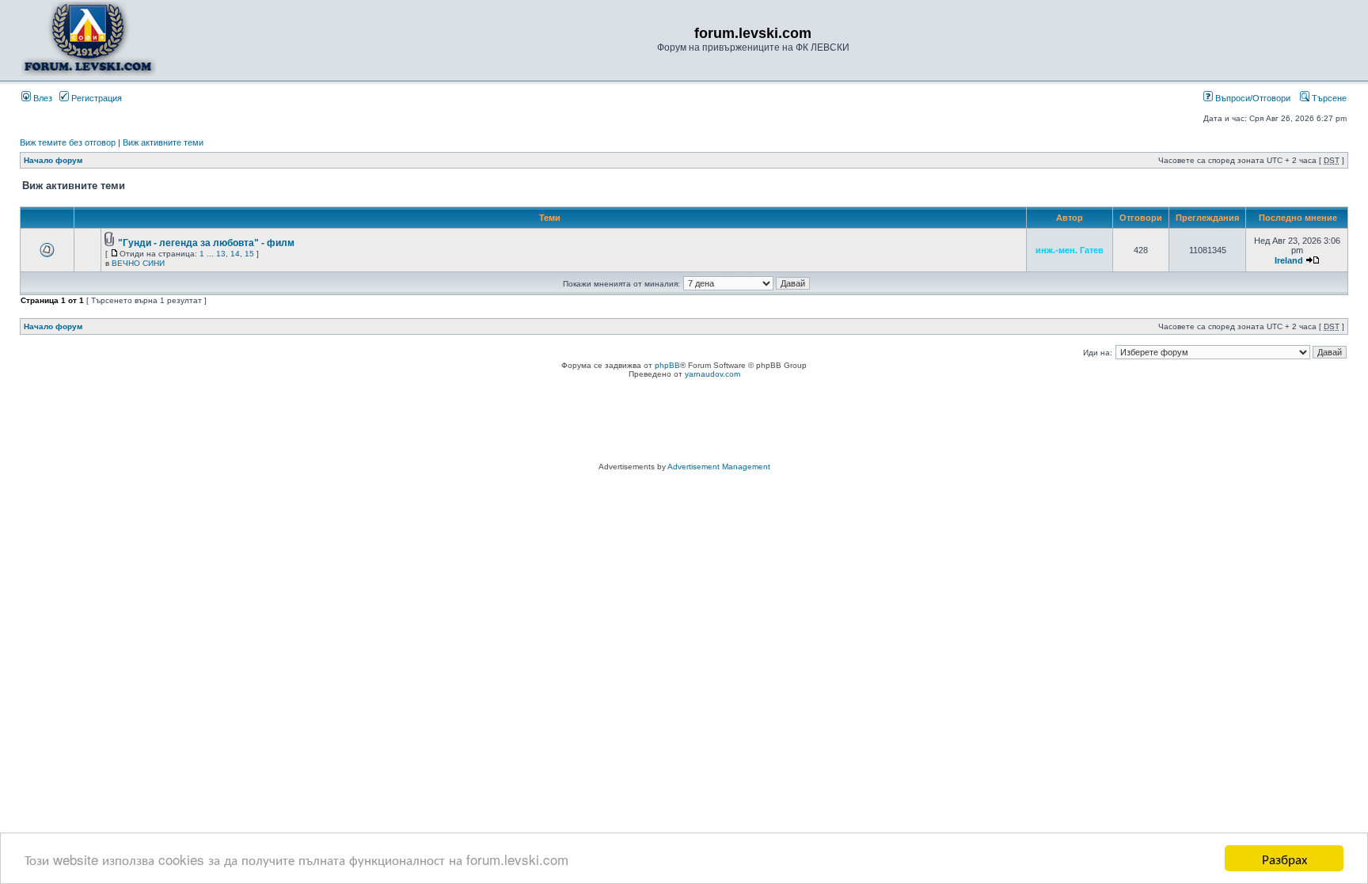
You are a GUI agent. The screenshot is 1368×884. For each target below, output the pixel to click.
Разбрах (1284, 858)
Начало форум (53, 160)
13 (221, 253)
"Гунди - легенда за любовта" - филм (206, 243)
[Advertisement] (684, 422)
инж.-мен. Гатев (1070, 250)
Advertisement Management (718, 466)
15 (249, 253)
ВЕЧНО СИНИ (138, 263)
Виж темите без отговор (68, 142)
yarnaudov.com (712, 374)
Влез (41, 98)
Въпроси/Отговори (1251, 98)
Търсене (1328, 98)
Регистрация (95, 98)
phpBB (667, 365)
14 (235, 253)
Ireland (1289, 260)
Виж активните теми (163, 142)
